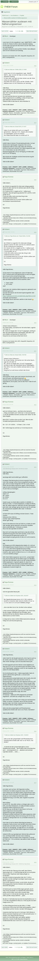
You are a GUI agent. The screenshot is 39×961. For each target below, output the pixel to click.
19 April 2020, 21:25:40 (8, 179)
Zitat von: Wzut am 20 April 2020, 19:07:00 (15, 355)
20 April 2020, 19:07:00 (8, 322)
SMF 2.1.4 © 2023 (16, 959)
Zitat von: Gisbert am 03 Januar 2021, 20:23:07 (16, 595)
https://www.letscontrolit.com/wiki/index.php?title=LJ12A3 (19, 296)
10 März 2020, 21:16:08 (8, 38)
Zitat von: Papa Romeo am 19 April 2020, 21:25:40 (17, 236)
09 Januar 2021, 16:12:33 (8, 782)
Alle (22, 31)
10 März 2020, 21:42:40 (8, 65)
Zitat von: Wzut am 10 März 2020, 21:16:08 (15, 69)
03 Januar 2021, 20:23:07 (8, 467)
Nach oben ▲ (30, 957)
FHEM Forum (11, 7)
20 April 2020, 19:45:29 (8, 350)
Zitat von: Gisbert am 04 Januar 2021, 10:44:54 (16, 735)
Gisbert (7, 63)
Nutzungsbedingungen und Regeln (17, 957)
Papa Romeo (8, 177)
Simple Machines (23, 959)
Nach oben (5, 947)
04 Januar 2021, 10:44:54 (8, 651)
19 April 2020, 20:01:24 (9, 122)
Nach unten (5, 31)
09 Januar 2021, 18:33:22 (8, 862)
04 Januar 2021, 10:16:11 (8, 585)
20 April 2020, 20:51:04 (8, 404)
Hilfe (7, 957)
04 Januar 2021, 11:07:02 (8, 731)
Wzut (6, 36)
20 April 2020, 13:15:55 (9, 232)
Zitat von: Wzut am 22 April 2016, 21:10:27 (15, 126)
